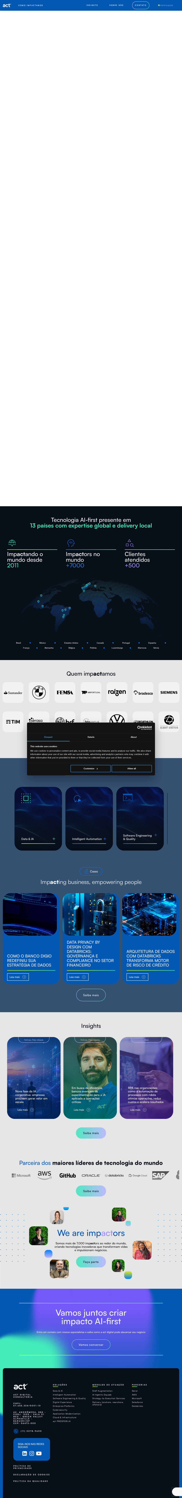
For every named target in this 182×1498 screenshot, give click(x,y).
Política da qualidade (30, 1481)
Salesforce (137, 1402)
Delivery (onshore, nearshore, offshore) (108, 1403)
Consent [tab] (48, 737)
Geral (146, 1040)
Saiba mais (29, 502)
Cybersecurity (60, 1410)
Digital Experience (62, 1402)
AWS (134, 1395)
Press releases (38, 1040)
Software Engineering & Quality (69, 1398)
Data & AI (58, 1391)
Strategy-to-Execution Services (108, 1398)
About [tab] (134, 737)
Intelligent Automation (64, 1395)
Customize (89, 768)
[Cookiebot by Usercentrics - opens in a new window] (139, 728)
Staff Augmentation (102, 1391)
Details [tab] (91, 737)
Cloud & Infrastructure (64, 1417)
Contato (140, 5)
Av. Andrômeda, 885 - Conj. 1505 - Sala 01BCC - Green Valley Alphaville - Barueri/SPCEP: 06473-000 (29, 1417)
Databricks (137, 1406)
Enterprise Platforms (63, 1406)
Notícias (27, 1040)
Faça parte (91, 1262)
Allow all (131, 768)
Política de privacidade (22, 1467)
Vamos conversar (91, 1344)
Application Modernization (66, 1414)
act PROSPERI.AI (62, 1421)
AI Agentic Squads (102, 1395)
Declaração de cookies (31, 1475)
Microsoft (137, 1398)
